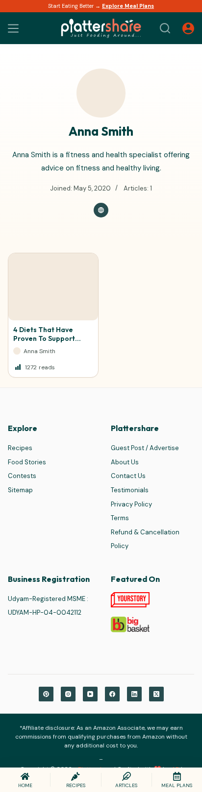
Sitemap (20, 490)
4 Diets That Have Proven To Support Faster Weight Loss (45, 338)
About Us (125, 462)
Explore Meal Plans (128, 5)
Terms (120, 518)
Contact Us (128, 476)
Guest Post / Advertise (145, 448)
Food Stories (27, 462)
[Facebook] (112, 694)
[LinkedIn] (134, 694)
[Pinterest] (46, 694)
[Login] (188, 28)
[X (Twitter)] (156, 694)
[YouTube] (90, 694)
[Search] (165, 28)
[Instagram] (68, 694)
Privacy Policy (131, 504)
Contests (22, 476)
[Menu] (13, 28)
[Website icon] (101, 210)
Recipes (20, 448)
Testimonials (130, 490)
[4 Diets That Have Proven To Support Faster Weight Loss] (53, 286)
